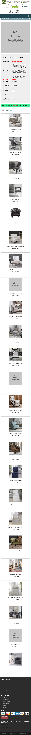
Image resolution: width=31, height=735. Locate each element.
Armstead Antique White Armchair (15, 246)
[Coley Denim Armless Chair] (15, 471)
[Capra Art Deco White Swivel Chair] (15, 378)
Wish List (5, 688)
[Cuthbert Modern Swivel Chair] (15, 659)
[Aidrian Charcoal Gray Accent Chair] (15, 167)
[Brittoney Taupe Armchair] (15, 307)
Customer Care (6, 697)
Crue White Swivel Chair (15, 644)
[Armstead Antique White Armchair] (15, 237)
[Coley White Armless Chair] (15, 495)
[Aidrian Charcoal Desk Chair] (15, 143)
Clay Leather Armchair (15, 457)
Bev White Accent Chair (15, 269)
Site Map (5, 690)
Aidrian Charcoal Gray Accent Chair (15, 176)
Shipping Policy (6, 701)
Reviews (10, 110)
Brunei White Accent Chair (15, 363)
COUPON (14, 105)
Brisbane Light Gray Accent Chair (15, 293)
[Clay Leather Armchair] (15, 448)
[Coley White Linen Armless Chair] (15, 518)
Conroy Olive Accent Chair (15, 550)
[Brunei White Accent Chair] (15, 354)
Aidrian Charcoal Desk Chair (15, 152)
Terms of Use (6, 705)
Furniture (6, 18)
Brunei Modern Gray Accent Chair (15, 340)
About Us (5, 684)
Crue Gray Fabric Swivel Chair (15, 621)
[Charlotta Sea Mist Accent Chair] (15, 425)
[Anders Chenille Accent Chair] (15, 214)
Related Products (5, 110)
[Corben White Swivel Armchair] (15, 589)
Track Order (5, 686)
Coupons (5, 707)
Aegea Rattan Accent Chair (15, 129)
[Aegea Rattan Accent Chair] (15, 120)
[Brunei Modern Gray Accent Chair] (15, 331)
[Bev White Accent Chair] (15, 261)
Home (1, 18)
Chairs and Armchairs (15, 18)
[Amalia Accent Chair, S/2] (15, 190)
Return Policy (6, 699)
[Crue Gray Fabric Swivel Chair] (15, 612)
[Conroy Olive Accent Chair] (15, 542)
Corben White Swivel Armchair (15, 597)
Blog (4, 692)
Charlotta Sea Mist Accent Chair (15, 433)
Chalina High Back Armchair (15, 410)
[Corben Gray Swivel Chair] (15, 565)
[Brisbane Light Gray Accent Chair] (15, 284)
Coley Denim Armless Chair (15, 480)
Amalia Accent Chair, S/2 (15, 199)
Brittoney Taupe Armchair (15, 316)
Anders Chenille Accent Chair (15, 222)
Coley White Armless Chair (15, 504)
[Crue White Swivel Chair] (15, 635)
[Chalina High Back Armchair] (15, 401)
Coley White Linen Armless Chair (15, 527)
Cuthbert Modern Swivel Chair (15, 668)
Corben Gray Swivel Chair (15, 574)
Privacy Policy (6, 703)
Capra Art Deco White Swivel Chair (15, 386)
